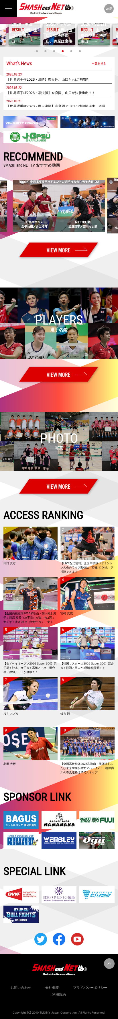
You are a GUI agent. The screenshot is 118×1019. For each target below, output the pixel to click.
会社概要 (52, 987)
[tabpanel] (59, 35)
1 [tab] (37, 51)
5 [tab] (72, 51)
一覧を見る (99, 63)
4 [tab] (63, 51)
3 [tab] (55, 51)
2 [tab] (46, 51)
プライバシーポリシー (90, 987)
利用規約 (59, 994)
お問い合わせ (21, 987)
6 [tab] (80, 51)
